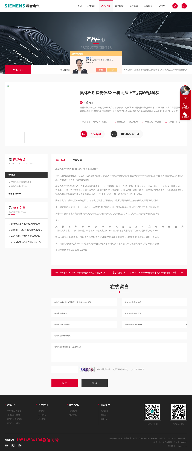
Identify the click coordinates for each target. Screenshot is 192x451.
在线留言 (148, 6)
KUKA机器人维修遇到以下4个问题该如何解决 (27, 242)
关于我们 (91, 6)
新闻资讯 (119, 6)
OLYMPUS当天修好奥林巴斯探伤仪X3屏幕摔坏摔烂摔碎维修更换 (98, 272)
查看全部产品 (14, 194)
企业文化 (42, 415)
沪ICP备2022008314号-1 (177, 438)
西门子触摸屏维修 (14, 419)
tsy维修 (12, 175)
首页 (79, 6)
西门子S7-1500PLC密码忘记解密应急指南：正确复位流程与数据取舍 (27, 236)
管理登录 (171, 446)
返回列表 (121, 272)
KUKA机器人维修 (14, 411)
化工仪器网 (167, 442)
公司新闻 (73, 411)
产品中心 (105, 6)
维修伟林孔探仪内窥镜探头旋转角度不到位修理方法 (27, 230)
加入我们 (42, 419)
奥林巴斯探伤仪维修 (19, 186)
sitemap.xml (182, 446)
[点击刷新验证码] (87, 369)
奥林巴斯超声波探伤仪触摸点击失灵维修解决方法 (27, 223)
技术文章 (133, 6)
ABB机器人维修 (13, 415)
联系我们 (162, 6)
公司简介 (42, 411)
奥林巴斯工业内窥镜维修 (21, 182)
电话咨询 (185, 108)
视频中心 (104, 419)
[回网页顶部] (185, 99)
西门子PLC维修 (13, 423)
